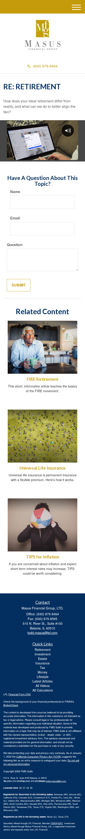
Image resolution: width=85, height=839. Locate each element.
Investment (43, 654)
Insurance (42, 663)
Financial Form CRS (19, 694)
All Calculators (42, 690)
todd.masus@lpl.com (56, 781)
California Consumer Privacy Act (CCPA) (38, 756)
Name (15, 191)
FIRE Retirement (42, 379)
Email (15, 218)
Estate (42, 658)
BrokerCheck (10, 705)
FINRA (54, 823)
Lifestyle (43, 676)
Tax (42, 667)
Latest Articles (42, 681)
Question (14, 244)
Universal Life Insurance (42, 468)
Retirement (43, 649)
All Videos (43, 685)
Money (42, 672)
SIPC (60, 823)
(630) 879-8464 (45, 66)
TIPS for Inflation (42, 556)
